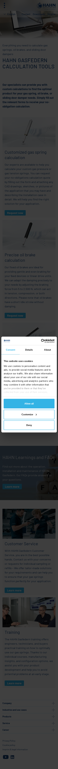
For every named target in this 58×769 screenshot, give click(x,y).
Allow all (29, 403)
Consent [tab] (10, 349)
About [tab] (47, 349)
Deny (29, 425)
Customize (27, 414)
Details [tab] (29, 349)
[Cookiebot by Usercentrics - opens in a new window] (41, 341)
